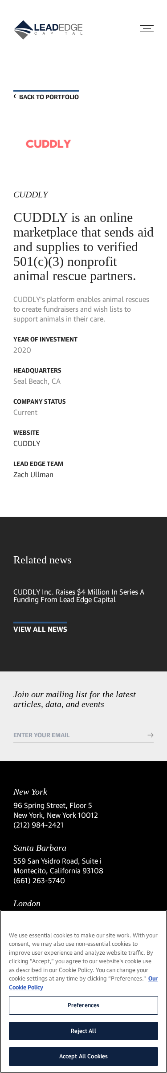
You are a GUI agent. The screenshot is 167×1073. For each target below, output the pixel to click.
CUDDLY (26, 443)
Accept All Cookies (83, 1056)
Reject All (83, 1030)
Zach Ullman (33, 474)
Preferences (83, 1005)
